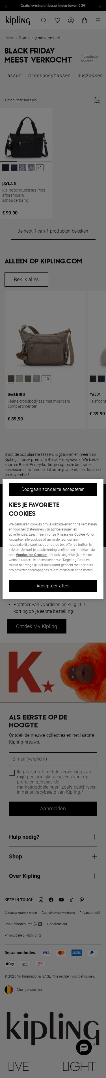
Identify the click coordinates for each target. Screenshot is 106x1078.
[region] (53, 539)
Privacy (62, 534)
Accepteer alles (53, 586)
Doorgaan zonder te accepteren (53, 489)
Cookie (79, 534)
